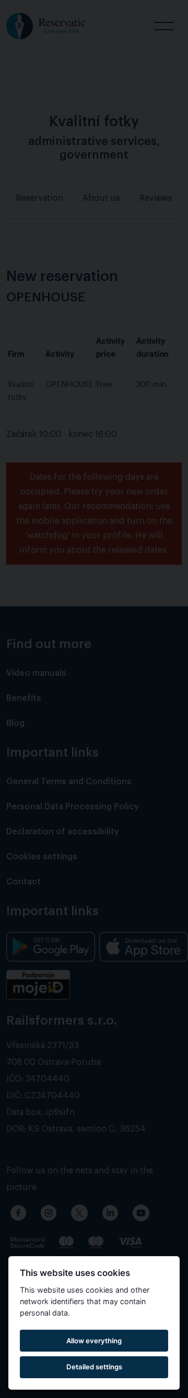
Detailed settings (94, 1367)
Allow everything (94, 1340)
